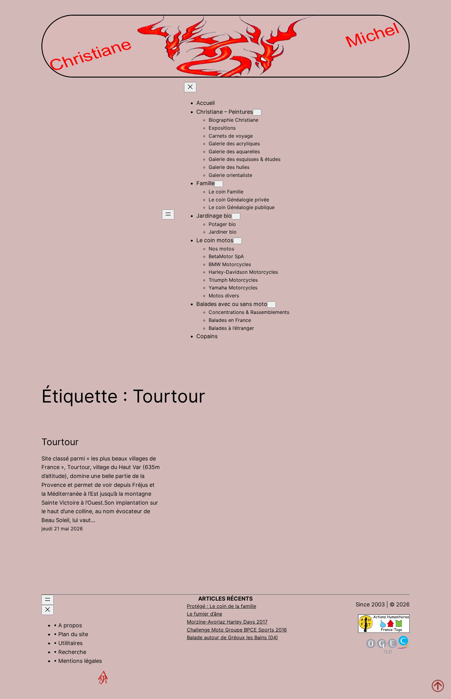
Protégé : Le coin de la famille (221, 606)
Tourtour (60, 441)
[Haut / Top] (438, 686)
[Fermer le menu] (190, 87)
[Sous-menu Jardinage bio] (236, 216)
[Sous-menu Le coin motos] (237, 241)
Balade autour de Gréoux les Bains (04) (232, 637)
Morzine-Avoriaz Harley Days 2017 (227, 622)
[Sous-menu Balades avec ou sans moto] (271, 304)
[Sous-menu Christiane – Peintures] (257, 112)
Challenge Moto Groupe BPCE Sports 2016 (237, 630)
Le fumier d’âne (204, 614)
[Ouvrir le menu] (168, 214)
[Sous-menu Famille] (218, 184)
